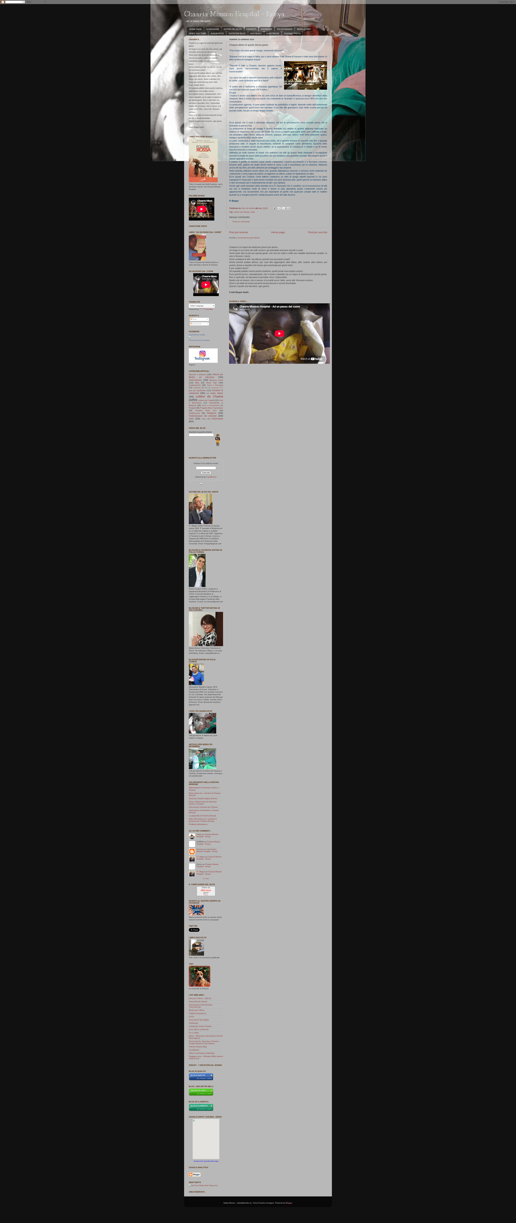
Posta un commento (241, 222)
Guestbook (215, 388)
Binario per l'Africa (196, 1010)
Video (204, 419)
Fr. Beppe (201, 857)
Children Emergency (197, 1013)
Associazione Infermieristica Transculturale (200, 1006)
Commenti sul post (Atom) (249, 238)
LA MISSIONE (212, 29)
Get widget (206, 878)
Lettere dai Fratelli (206, 400)
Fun (206, 388)
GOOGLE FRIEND (292, 33)
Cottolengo (193, 1023)
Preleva (206, 895)
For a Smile (194, 1033)
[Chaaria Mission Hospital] (190, 338)
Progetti (192, 408)
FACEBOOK (266, 29)
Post (194, 319)
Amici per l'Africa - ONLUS (200, 998)
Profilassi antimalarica (198, 824)
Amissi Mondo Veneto (198, 1002)
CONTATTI (251, 29)
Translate (209, 309)
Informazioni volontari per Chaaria (203, 807)
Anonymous (202, 849)
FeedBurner (211, 477)
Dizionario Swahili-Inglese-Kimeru (203, 799)
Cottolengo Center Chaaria (200, 1026)
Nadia (199, 834)
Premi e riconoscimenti (210, 405)
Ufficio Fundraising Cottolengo (201, 1053)
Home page (278, 232)
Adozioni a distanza (197, 375)
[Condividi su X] (283, 208)
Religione (211, 413)
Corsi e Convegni (215, 385)
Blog (197, 383)
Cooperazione (195, 385)
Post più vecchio (317, 232)
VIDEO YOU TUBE (197, 33)
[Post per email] (274, 208)
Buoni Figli (211, 383)
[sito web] (201, 1080)
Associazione (195, 380)
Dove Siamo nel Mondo (199, 1030)
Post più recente (238, 232)
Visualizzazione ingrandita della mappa (206, 1161)
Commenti (196, 324)
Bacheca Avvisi (216, 380)
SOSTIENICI (256, 33)
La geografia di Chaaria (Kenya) (202, 816)
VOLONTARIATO (284, 29)
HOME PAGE (195, 29)
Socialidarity (194, 1050)
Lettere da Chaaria (242, 212)
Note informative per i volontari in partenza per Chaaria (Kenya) (203, 820)
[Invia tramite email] (278, 208)
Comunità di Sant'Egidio (199, 1020)
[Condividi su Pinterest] (288, 208)
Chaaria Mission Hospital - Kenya (234, 14)
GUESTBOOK (272, 33)
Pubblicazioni (194, 413)
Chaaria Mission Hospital (197, 335)
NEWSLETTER (304, 29)
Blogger (289, 1203)
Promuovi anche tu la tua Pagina (199, 340)
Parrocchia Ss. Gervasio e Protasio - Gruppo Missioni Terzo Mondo (204, 1042)
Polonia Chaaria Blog (198, 1047)
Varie (253, 212)
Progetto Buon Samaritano (211, 408)
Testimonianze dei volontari (203, 416)
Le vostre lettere (214, 393)
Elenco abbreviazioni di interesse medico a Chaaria (203, 803)
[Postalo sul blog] (281, 208)
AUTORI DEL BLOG (233, 29)
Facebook (197, 388)
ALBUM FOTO (217, 33)
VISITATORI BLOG (237, 33)
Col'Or (191, 1017)
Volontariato (217, 418)
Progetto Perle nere (206, 411)
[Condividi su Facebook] (286, 208)
